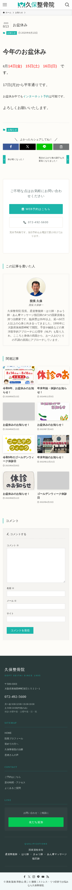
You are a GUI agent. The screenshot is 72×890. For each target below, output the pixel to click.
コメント (13, 545)
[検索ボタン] (67, 5)
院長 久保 (36, 301)
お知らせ (11, 33)
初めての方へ (11, 744)
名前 (10, 588)
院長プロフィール (14, 738)
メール (12, 601)
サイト (10, 613)
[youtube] (43, 877)
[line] (38, 877)
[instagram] (34, 877)
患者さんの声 (11, 755)
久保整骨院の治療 (14, 749)
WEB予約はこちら (38, 209)
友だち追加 (36, 822)
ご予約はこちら (13, 777)
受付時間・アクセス (15, 782)
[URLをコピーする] (61, 147)
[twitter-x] (29, 877)
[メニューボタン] (5, 5)
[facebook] (24, 877)
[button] (11, 147)
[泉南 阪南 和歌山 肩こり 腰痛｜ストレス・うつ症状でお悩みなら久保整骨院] (36, 5)
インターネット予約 (36, 96)
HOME (8, 733)
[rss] (47, 877)
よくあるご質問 (13, 788)
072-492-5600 (38, 222)
